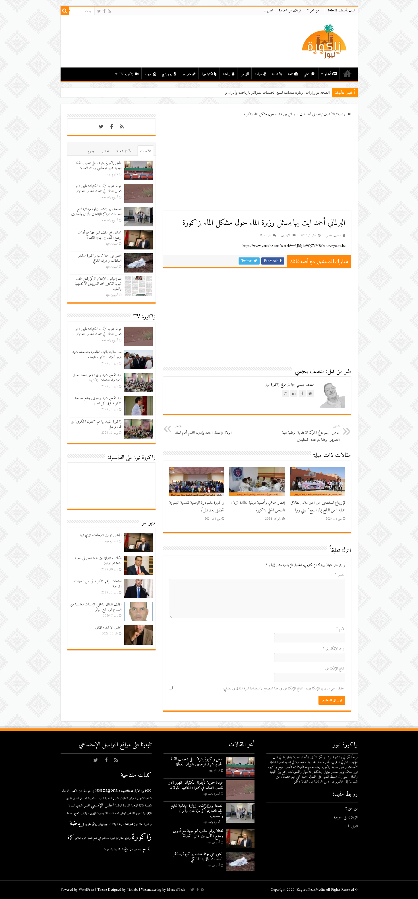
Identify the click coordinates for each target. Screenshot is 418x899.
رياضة (226, 74)
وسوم (91, 151)
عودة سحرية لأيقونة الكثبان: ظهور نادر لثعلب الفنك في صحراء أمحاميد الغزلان (98, 188)
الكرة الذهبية (137, 805)
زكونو (128, 838)
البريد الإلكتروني (334, 648)
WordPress (86, 889)
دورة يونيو (103, 824)
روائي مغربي (91, 824)
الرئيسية (347, 73)
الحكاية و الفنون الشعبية (116, 798)
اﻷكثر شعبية (124, 151)
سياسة (258, 74)
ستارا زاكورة (117, 838)
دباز (136, 824)
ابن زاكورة (76, 791)
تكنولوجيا (207, 74)
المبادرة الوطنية (122, 805)
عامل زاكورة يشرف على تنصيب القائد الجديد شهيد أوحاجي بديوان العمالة (98, 165)
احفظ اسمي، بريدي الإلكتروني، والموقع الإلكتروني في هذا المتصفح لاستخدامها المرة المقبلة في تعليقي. (284, 688)
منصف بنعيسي (333, 235)
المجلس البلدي (83, 805)
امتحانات (114, 813)
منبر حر (186, 74)
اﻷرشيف (329, 114)
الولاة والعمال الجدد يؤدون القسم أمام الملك (203, 429)
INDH (98, 791)
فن (242, 74)
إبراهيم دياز (88, 791)
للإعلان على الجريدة (290, 11)
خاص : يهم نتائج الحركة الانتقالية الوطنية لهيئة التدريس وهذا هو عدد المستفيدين (311, 433)
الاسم (340, 628)
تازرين (93, 813)
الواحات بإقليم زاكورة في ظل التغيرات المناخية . (97, 584)
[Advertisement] (257, 165)
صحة (290, 74)
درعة (129, 823)
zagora (110, 790)
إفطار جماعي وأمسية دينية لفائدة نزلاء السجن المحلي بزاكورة (258, 506)
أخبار (327, 74)
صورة (148, 74)
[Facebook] (104, 11)
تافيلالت (84, 813)
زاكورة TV (126, 74)
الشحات (100, 798)
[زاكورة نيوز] (325, 41)
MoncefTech (176, 889)
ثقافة (275, 74)
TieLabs (132, 889)
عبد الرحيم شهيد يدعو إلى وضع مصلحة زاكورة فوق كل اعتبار (98, 401)
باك (106, 813)
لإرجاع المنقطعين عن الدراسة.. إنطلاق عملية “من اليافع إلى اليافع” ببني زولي (317, 506)
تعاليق (105, 151)
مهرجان (133, 849)
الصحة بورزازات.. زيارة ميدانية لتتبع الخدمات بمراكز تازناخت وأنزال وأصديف (96, 212)
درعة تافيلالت (116, 824)
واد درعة (108, 849)
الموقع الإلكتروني (335, 668)
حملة (141, 824)
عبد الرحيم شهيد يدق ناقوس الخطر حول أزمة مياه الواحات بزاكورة (97, 378)
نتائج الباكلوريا (121, 849)
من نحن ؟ (313, 11)
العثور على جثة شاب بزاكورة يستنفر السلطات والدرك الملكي (99, 258)
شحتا (326, 92)
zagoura (126, 790)
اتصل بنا (268, 11)
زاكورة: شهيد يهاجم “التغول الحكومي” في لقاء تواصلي (96, 424)
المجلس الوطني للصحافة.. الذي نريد (100, 535)
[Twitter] (99, 11)
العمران (83, 798)
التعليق (340, 574)
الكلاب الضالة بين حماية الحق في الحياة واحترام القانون (98, 561)
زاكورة (142, 837)
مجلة (140, 849)
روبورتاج (167, 74)
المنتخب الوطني (127, 813)
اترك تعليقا (265, 235)
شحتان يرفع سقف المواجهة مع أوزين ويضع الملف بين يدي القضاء (99, 235)
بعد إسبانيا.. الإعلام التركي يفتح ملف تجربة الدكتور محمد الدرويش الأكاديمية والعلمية (98, 283)
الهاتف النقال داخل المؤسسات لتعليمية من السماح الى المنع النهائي (95, 607)
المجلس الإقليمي (102, 805)
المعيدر (139, 813)
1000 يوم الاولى (143, 791)
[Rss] (109, 11)
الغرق (76, 798)
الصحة (91, 798)
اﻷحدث (145, 151)
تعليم (306, 74)
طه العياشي (103, 838)
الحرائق (132, 798)
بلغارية (101, 813)
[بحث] (65, 11)
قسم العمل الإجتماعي (86, 838)
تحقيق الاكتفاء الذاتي (108, 627)
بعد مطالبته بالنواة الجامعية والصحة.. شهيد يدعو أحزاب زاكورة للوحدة (96, 355)
